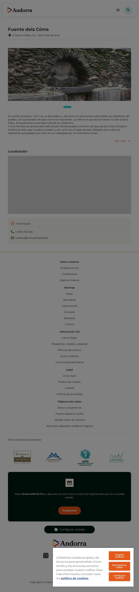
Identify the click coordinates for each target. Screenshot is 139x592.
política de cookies (74, 578)
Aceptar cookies (119, 555)
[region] (93, 567)
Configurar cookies (119, 576)
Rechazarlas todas (119, 566)
